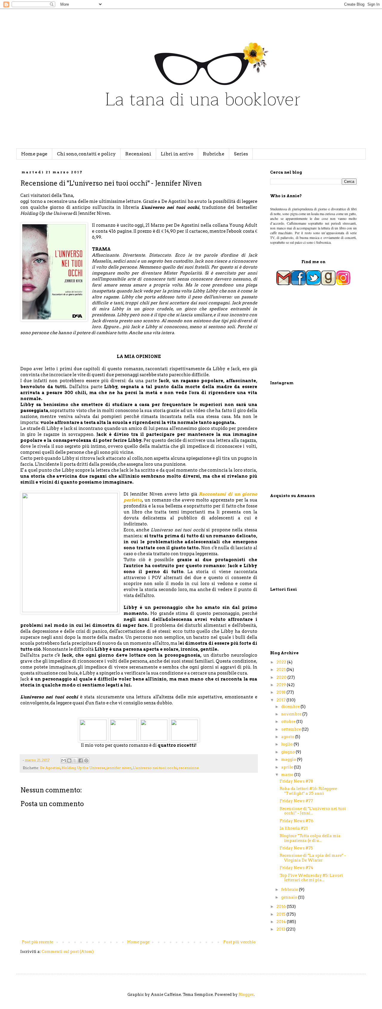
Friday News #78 (296, 781)
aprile (287, 767)
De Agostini (50, 768)
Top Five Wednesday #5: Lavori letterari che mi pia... (311, 878)
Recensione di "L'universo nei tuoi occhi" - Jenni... (313, 811)
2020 (281, 677)
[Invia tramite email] (64, 760)
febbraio (290, 889)
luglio (287, 744)
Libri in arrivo (177, 154)
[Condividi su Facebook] (81, 760)
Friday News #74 (296, 867)
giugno (288, 752)
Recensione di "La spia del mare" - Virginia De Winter (313, 858)
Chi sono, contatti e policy (86, 154)
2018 (281, 692)
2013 (281, 929)
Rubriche (213, 154)
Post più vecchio (239, 942)
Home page (34, 154)
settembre (291, 729)
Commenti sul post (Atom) (67, 951)
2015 (281, 914)
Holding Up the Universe (83, 768)
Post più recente (37, 942)
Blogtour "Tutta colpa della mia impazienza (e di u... (310, 838)
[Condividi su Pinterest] (86, 760)
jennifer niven (119, 768)
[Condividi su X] (75, 760)
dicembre (291, 706)
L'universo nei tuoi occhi (155, 768)
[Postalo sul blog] (69, 760)
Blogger (246, 994)
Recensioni (138, 154)
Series (241, 154)
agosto (288, 737)
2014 (281, 921)
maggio (289, 759)
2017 (281, 700)
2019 (281, 685)
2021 (281, 669)
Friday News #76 (296, 821)
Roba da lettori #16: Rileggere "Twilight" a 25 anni (308, 791)
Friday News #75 (296, 848)
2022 (281, 662)
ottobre (288, 721)
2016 (281, 906)
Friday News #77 (296, 801)
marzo (287, 774)
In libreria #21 (294, 828)
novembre (291, 714)
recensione (188, 768)
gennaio (289, 897)
